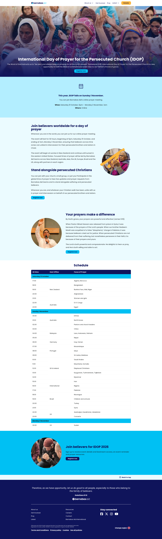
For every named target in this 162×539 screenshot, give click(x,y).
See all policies (76, 530)
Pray (108, 3)
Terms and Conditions (40, 530)
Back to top (125, 477)
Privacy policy (55, 530)
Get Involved (100, 3)
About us (34, 509)
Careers (69, 513)
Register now (81, 71)
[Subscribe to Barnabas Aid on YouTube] (116, 514)
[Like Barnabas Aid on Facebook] (101, 514)
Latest (33, 519)
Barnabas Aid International (76, 519)
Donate (126, 3)
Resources (70, 509)
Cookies (66, 530)
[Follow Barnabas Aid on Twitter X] (106, 514)
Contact (69, 516)
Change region (121, 528)
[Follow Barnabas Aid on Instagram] (111, 514)
